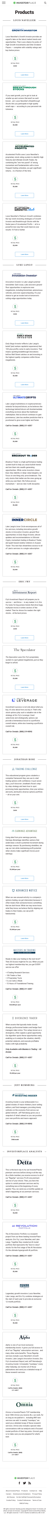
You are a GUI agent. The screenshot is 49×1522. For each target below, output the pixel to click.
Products (24, 1491)
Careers (8, 1494)
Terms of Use (36, 1500)
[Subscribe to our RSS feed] (29, 1483)
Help (40, 1491)
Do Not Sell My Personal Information (28, 1497)
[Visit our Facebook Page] (19, 1483)
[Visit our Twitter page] (24, 1483)
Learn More (24, 75)
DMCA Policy (23, 1503)
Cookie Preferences (24, 1500)
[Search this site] (45, 2)
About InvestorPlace (13, 1491)
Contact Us (33, 1491)
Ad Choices (11, 1497)
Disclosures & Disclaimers (22, 1494)
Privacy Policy (37, 1494)
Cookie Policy (10, 1500)
